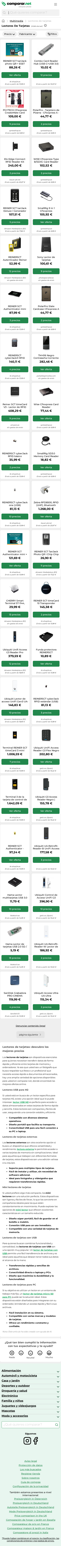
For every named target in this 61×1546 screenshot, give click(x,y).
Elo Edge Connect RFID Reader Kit (14, 160)
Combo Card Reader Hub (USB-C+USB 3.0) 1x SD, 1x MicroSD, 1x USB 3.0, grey (46, 62)
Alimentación (11, 1370)
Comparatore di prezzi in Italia (30, 1532)
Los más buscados (30, 1469)
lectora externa (25, 1149)
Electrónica (10, 1395)
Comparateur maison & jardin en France (30, 1528)
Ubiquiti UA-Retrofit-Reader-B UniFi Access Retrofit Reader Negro (46, 847)
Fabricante (25, 34)
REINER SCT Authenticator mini (15, 307)
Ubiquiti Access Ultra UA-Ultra (46, 994)
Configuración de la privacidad (30, 1486)
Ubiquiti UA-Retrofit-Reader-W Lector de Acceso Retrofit (46, 945)
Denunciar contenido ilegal (30, 1025)
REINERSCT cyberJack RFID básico (15, 455)
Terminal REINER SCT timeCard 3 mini (15, 749)
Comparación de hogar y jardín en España (30, 1519)
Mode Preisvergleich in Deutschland (30, 1511)
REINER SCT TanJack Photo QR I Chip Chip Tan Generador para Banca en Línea (46, 553)
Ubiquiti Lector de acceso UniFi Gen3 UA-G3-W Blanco (15, 700)
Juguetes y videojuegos (19, 1405)
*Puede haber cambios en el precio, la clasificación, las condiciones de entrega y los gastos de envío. (30, 1539)
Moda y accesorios (15, 1415)
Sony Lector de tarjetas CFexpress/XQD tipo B (46, 258)
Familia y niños (12, 1400)
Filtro (54, 34)
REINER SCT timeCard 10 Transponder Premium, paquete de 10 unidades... (46, 602)
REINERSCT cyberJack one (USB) (15, 504)
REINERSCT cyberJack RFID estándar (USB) (46, 700)
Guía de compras (31, 1482)
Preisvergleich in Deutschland (30, 1503)
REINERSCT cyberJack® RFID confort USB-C (15, 357)
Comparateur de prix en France (30, 1524)
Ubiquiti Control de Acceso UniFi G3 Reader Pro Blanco (46, 896)
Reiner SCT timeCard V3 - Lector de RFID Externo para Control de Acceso (15, 406)
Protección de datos (30, 1465)
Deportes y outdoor (16, 1385)
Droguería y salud (14, 1390)
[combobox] (33, 12)
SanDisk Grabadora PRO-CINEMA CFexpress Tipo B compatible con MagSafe (15, 994)
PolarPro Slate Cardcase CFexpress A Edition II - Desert (46, 307)
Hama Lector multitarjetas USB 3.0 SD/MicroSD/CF (15, 896)
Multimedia (16, 20)
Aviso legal (30, 1461)
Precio (8, 34)
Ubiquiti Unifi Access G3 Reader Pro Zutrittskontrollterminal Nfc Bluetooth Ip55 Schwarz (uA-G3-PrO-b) (14, 651)
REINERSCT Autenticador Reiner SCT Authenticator (15, 258)
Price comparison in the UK (30, 1515)
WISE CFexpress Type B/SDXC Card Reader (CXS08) (46, 160)
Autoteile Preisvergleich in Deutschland (30, 1507)
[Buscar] (4, 12)
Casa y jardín (11, 1380)
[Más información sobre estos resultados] (45, 25)
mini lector (22, 1209)
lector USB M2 (21, 1102)
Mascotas (8, 1410)
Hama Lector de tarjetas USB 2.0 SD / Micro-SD (15, 945)
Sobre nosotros (31, 1477)
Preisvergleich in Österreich (30, 1498)
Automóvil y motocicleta (19, 1375)
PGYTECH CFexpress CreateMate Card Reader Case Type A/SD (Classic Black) (15, 111)
